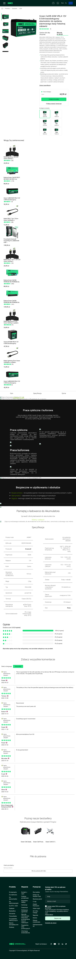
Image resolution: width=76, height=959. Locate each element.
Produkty (12, 887)
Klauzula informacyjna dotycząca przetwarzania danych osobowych (25, 918)
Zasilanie (11, 908)
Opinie (64, 393)
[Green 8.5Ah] (5, 38)
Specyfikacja (37, 393)
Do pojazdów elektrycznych (13, 919)
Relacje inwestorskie (36, 921)
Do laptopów (13, 892)
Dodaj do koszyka (54, 99)
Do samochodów (13, 898)
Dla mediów (36, 892)
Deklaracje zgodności (24, 911)
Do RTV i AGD (13, 906)
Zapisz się (57, 918)
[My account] (53, 3)
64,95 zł (56, 124)
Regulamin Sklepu (24, 901)
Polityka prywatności (25, 897)
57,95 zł (45, 124)
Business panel (37, 899)
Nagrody (35, 915)
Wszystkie (18, 666)
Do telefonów (13, 895)
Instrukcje (24, 905)
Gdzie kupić (36, 908)
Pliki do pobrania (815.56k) (38, 871)
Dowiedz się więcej (50, 923)
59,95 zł (45, 133)
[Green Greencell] (5, 31)
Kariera (35, 918)
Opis (11, 393)
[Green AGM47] (5, 45)
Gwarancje (24, 907)
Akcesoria (12, 913)
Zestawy (11, 927)
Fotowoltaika (13, 916)
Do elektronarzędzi (13, 902)
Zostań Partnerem (36, 905)
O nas (34, 901)
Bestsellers (12, 911)
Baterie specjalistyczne (13, 923)
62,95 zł (45, 115)
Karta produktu (9, 865)
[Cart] (58, 3)
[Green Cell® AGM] (5, 24)
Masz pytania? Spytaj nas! (54, 103)
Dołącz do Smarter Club (37, 895)
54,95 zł (56, 115)
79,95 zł (56, 133)
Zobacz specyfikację (45, 85)
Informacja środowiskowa (25, 932)
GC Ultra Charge (35, 911)
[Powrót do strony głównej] (2, 9)
